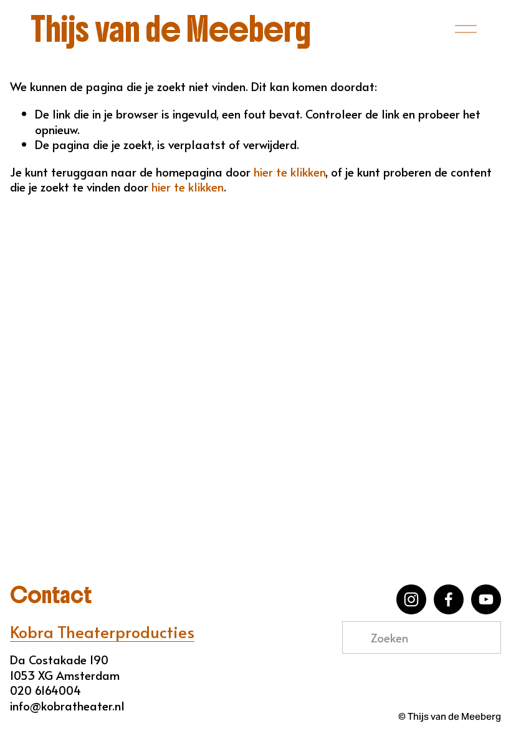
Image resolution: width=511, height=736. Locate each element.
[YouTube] (486, 599)
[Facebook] (449, 599)
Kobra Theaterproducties (102, 631)
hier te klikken (289, 171)
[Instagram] (411, 599)
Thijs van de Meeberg (171, 29)
